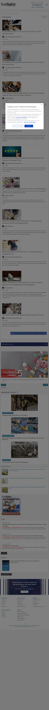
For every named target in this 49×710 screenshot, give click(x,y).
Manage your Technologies (18, 125)
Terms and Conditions (21, 117)
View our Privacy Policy (30, 122)
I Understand (28, 125)
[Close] (41, 104)
